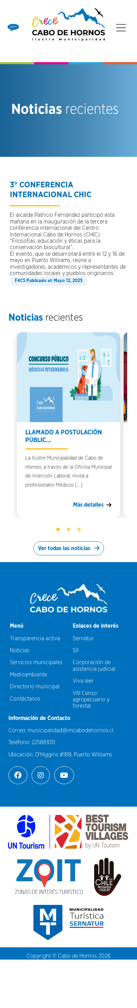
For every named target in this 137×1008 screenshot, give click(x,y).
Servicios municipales (36, 662)
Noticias (20, 650)
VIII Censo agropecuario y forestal (91, 699)
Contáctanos (25, 699)
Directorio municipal (35, 686)
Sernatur (83, 638)
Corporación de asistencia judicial (94, 666)
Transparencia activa (35, 638)
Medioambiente (28, 674)
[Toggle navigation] (121, 27)
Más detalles (88, 505)
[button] (58, 529)
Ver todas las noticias (65, 548)
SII (76, 650)
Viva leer (83, 681)
